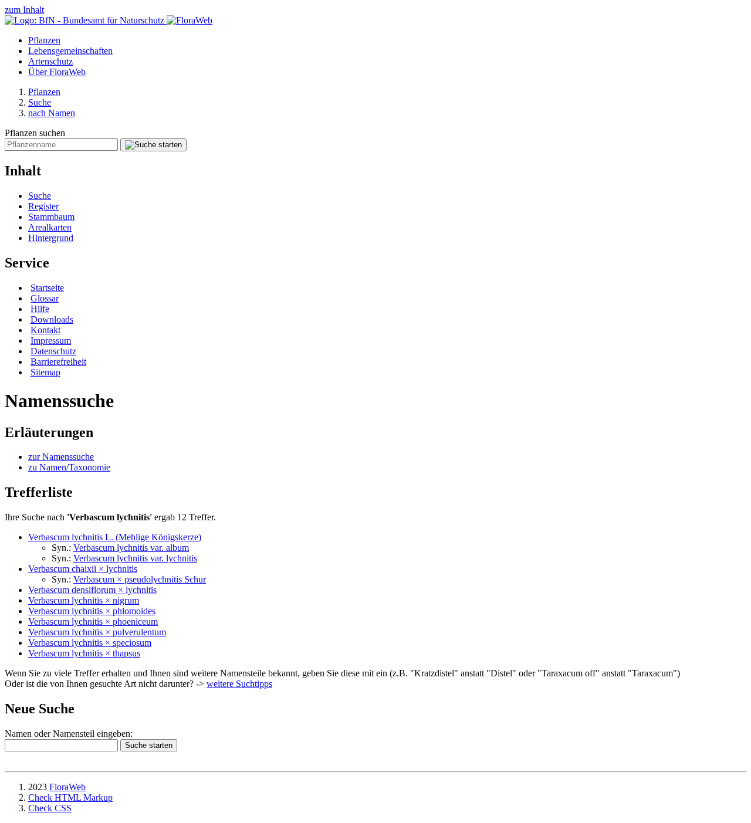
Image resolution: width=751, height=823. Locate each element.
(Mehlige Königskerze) (114, 537)
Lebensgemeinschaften (70, 51)
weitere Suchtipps (239, 684)
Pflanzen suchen (35, 133)
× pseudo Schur (139, 579)
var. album (131, 548)
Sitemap (45, 372)
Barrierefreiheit (58, 362)
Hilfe (40, 309)
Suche (39, 102)
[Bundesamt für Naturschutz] (86, 20)
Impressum (51, 341)
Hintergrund (50, 238)
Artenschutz (50, 61)
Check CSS (50, 808)
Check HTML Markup (70, 797)
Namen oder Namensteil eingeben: (69, 734)
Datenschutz (53, 351)
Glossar (45, 298)
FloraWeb (67, 787)
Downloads (52, 319)
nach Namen (51, 113)
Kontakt (45, 330)
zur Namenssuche (61, 457)
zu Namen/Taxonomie (69, 467)
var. (135, 558)
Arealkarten (50, 227)
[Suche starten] (153, 144)
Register (43, 206)
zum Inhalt (24, 10)
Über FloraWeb (57, 72)
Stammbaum (51, 217)
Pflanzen (44, 40)
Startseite (47, 288)
